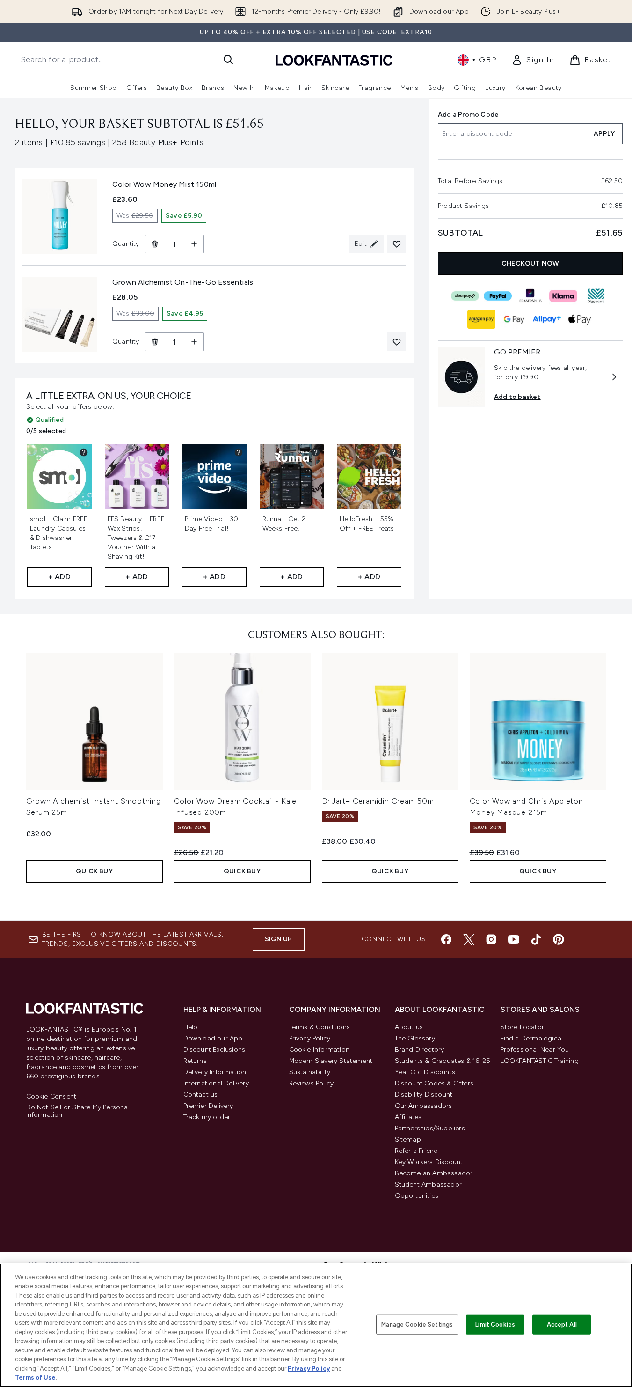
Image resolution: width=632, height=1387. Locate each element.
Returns (195, 1061)
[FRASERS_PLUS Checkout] (530, 296)
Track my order (207, 1117)
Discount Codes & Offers (434, 1083)
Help (190, 1027)
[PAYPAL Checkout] (497, 296)
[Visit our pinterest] (558, 939)
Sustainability (310, 1072)
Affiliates (408, 1117)
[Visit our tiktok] (536, 939)
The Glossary (415, 1038)
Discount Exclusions (214, 1050)
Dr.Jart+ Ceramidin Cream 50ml (379, 801)
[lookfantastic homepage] (334, 60)
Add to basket (517, 397)
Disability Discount (424, 1095)
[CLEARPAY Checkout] (464, 296)
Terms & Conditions (319, 1027)
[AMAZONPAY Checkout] (480, 319)
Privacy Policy (310, 1038)
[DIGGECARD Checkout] (595, 296)
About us (409, 1027)
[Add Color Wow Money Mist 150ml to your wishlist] (396, 244)
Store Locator (523, 1027)
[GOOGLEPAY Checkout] (513, 319)
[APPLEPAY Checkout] (579, 319)
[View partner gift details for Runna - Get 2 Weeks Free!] (315, 452)
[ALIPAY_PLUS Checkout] (546, 319)
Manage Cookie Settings (417, 1324)
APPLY (604, 134)
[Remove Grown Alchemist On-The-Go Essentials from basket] (154, 341)
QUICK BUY (94, 871)
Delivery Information (215, 1072)
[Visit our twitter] (469, 939)
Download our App (213, 1038)
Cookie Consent (51, 1096)
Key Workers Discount (429, 1162)
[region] (316, 1325)
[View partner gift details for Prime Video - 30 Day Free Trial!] (238, 452)
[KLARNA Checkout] (562, 296)
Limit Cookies (495, 1324)
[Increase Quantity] (194, 244)
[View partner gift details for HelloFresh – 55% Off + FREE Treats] (393, 452)
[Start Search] (228, 59)
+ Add (59, 576)
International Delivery (216, 1083)
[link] (533, 60)
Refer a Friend (416, 1151)
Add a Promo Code (468, 114)
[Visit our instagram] (491, 939)
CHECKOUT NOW (530, 263)
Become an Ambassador (434, 1173)
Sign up (278, 939)
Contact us (200, 1095)
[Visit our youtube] (513, 939)
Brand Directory (419, 1050)
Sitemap (408, 1140)
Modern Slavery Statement (331, 1061)
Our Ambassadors (423, 1106)
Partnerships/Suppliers (430, 1128)
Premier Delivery (208, 1106)
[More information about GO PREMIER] (614, 377)
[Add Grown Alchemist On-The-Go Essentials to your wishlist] (396, 341)
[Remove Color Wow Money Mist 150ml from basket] (154, 244)
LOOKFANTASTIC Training (540, 1061)
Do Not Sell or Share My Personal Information (78, 1111)
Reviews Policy (311, 1083)
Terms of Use (35, 1377)
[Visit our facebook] (446, 939)
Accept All (562, 1324)
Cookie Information (319, 1050)
